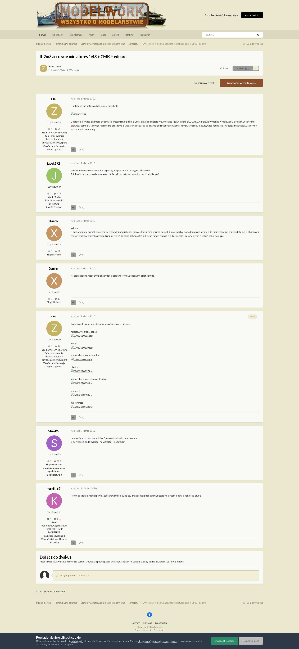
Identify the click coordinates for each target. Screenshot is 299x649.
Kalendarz (57, 34)
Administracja (76, 34)
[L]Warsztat (73, 70)
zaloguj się (138, 561)
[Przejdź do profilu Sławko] (54, 443)
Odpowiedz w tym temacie (241, 82)
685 (58, 461)
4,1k (58, 518)
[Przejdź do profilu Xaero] (54, 233)
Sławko (53, 431)
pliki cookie (77, 641)
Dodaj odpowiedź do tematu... (74, 575)
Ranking (129, 34)
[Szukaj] (258, 35)
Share (225, 68)
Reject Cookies (250, 640)
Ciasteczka (161, 622)
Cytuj (81, 149)
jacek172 (53, 163)
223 (58, 193)
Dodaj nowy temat (204, 82)
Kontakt (147, 622)
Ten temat (245, 34)
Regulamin (145, 34)
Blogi (103, 34)
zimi (58, 66)
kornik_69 (53, 488)
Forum (42, 34)
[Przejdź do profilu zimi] (43, 68)
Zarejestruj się (252, 15)
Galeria (115, 34)
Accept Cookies (225, 640)
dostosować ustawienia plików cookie (157, 641)
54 (58, 129)
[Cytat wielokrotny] (73, 149)
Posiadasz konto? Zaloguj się (221, 15)
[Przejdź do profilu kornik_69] (54, 501)
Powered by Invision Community (150, 630)
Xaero (53, 221)
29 (58, 251)
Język (135, 622)
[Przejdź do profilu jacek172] (54, 175)
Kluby (91, 34)
